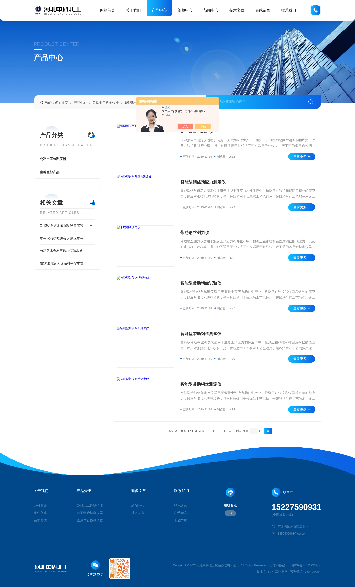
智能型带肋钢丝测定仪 (200, 384)
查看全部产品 (50, 172)
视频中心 (185, 10)
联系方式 (180, 505)
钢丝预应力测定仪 (196, 131)
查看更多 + (301, 156)
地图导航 (180, 520)
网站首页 (107, 10)
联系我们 (288, 10)
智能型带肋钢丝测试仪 (200, 333)
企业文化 (40, 513)
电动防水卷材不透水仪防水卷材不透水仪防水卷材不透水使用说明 (67, 250)
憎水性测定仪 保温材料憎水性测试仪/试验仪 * (67, 263)
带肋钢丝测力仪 (194, 232)
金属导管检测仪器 (90, 520)
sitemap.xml (313, 571)
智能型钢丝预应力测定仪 (203, 182)
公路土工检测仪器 (105, 102)
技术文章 (236, 10)
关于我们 (133, 10)
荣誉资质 (40, 520)
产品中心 (159, 10)
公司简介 (40, 505)
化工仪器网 (280, 571)
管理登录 (296, 571)
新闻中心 (211, 10)
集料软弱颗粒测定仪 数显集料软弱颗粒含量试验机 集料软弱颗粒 (67, 238)
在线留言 (262, 10)
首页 (64, 102)
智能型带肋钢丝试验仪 (200, 283)
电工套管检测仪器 (90, 513)
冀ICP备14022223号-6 (306, 565)
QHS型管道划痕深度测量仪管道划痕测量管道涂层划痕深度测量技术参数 (67, 225)
